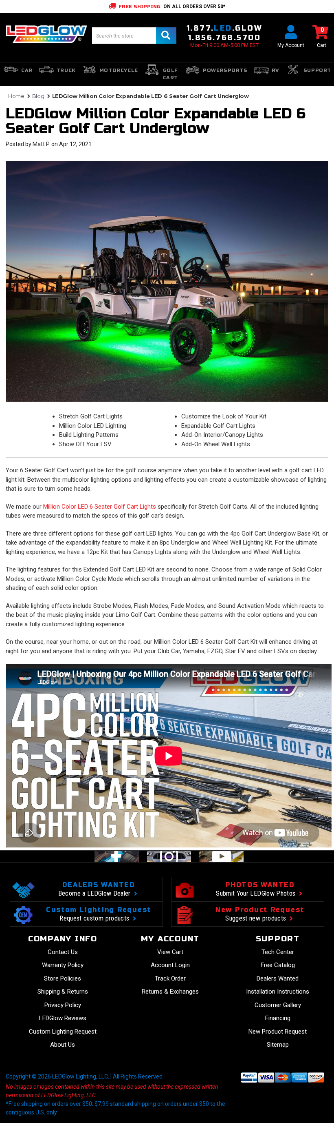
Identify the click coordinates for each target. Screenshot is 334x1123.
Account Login (170, 965)
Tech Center (277, 952)
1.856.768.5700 (224, 37)
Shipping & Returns (62, 991)
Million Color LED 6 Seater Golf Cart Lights (99, 506)
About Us (62, 1044)
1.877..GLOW (224, 28)
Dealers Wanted (278, 978)
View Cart (170, 952)
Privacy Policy (62, 1005)
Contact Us (63, 952)
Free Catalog (278, 965)
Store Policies (62, 978)
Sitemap (278, 1044)
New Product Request (277, 1031)
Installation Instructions (277, 991)
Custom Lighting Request (63, 1031)
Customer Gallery (278, 1005)
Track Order (170, 978)
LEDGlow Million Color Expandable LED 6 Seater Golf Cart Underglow (155, 121)
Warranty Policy (63, 965)
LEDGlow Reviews (62, 1018)
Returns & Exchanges (170, 991)
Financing (277, 1018)
